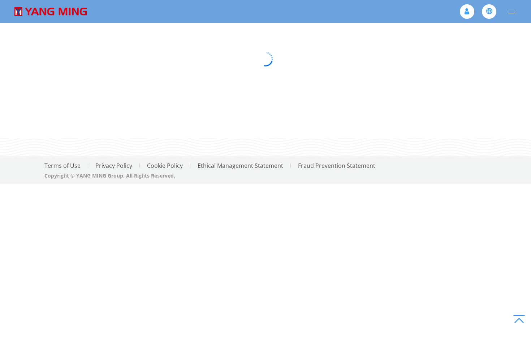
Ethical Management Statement (240, 166)
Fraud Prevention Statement (336, 166)
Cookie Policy (165, 166)
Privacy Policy (113, 166)
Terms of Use (62, 166)
